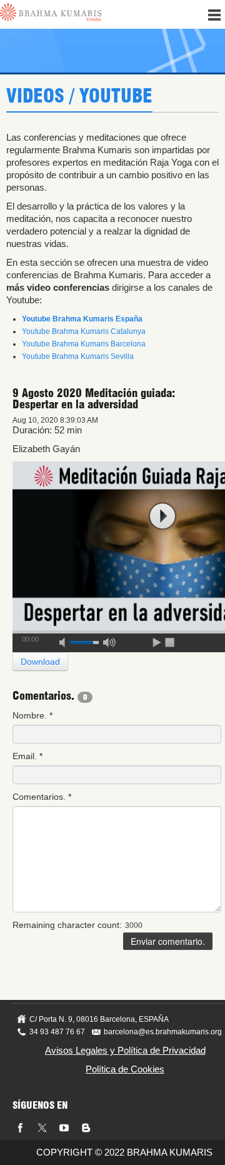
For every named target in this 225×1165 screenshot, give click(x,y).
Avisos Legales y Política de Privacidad (125, 1050)
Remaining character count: (67, 925)
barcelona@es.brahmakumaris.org (163, 1031)
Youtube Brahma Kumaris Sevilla (78, 356)
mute (66, 640)
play (162, 516)
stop (171, 640)
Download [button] (40, 662)
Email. (27, 756)
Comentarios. (41, 797)
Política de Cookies (125, 1069)
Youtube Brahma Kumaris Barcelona (84, 344)
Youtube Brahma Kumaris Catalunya (84, 331)
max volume (109, 640)
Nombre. (32, 715)
